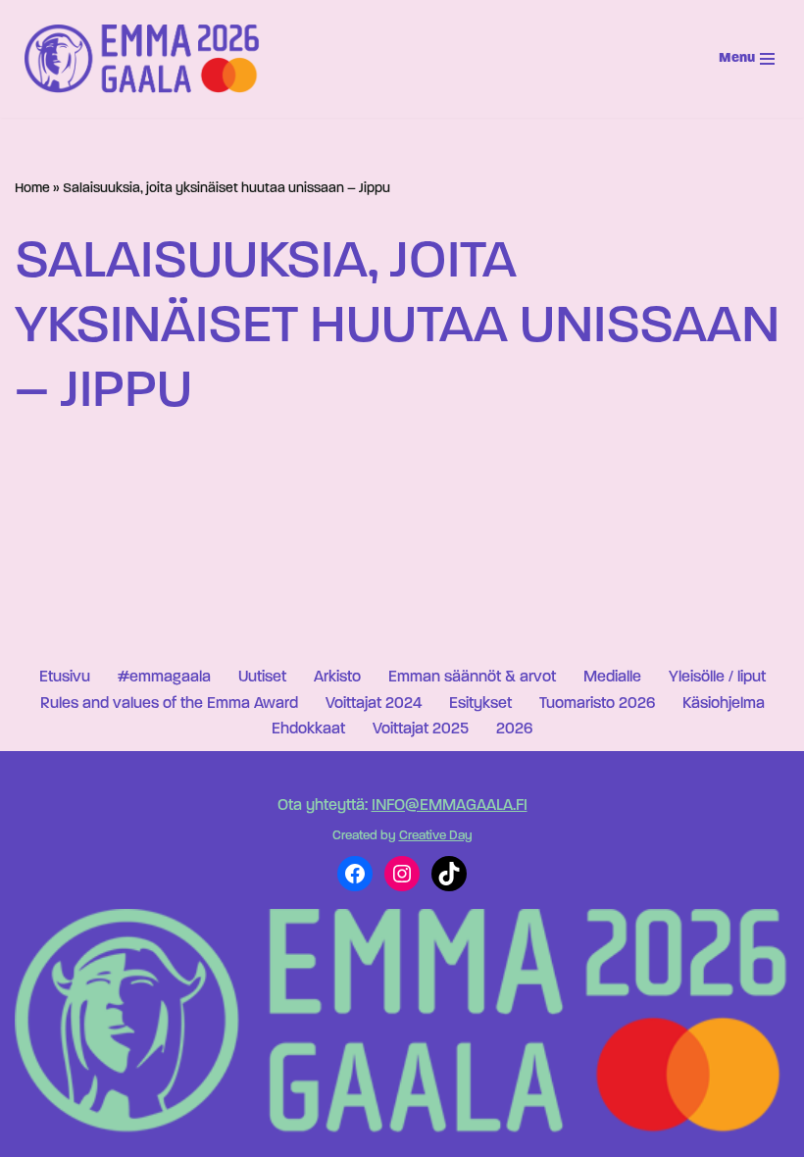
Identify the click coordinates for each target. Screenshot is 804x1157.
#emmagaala (164, 677)
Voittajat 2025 (421, 729)
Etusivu (64, 677)
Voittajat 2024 (374, 704)
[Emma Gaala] (147, 58)
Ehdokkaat (308, 729)
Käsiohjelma (723, 704)
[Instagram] (402, 873)
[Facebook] (355, 873)
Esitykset (480, 704)
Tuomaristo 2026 (597, 704)
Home (32, 188)
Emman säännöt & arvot (472, 677)
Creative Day (436, 836)
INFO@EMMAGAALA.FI (450, 806)
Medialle (612, 677)
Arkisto (337, 677)
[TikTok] (449, 873)
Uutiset (262, 677)
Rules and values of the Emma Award (169, 704)
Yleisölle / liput (717, 677)
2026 (514, 729)
